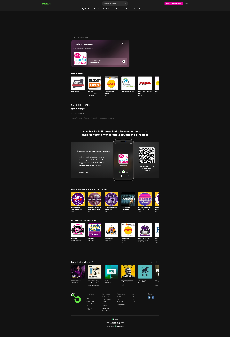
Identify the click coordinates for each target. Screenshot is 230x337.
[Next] (157, 73)
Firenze (80, 118)
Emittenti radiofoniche (90, 309)
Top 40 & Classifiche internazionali (82, 48)
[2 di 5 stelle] (74, 109)
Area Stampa (90, 301)
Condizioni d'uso (106, 297)
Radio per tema (143, 9)
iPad (134, 299)
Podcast (96, 9)
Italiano (74, 118)
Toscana (87, 118)
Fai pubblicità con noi (91, 304)
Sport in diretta (107, 9)
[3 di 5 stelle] (76, 109)
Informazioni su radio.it (91, 297)
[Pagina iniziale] (74, 37)
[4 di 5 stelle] (79, 109)
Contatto (119, 297)
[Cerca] (126, 4)
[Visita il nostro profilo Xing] (153, 297)
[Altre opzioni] (126, 44)
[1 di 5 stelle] (72, 109)
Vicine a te (119, 9)
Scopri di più (83, 172)
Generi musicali (130, 9)
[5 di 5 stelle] (81, 109)
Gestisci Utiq (105, 308)
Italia (93, 118)
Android (135, 302)
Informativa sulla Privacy (106, 300)
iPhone (134, 297)
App (118, 299)
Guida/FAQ (120, 302)
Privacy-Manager (106, 310)
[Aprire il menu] (186, 4)
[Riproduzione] (123, 61)
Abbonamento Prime (121, 305)
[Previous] (151, 73)
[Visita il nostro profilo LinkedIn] (149, 297)
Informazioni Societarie (105, 304)
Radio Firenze (94, 62)
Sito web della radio (76, 113)
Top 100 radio (86, 9)
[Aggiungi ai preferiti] (121, 43)
